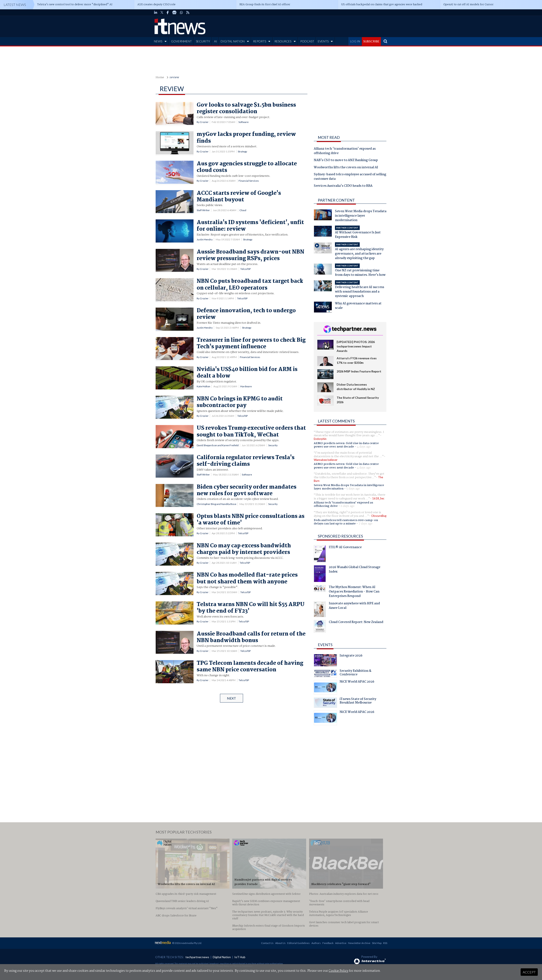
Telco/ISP (245, 268)
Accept (529, 972)
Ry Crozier (203, 122)
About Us (280, 943)
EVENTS (323, 41)
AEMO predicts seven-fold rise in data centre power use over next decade (346, 445)
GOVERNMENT (181, 41)
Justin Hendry (205, 239)
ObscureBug (378, 515)
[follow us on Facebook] (167, 12)
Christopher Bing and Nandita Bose (216, 504)
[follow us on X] (162, 12)
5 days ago (353, 488)
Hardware (246, 386)
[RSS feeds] (188, 12)
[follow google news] (174, 12)
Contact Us (267, 943)
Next (231, 698)
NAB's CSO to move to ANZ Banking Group (346, 160)
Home (160, 77)
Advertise (340, 943)
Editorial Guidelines (298, 943)
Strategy (242, 151)
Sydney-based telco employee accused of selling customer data (350, 176)
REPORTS (259, 41)
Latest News (15, 5)
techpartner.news (197, 957)
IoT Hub (239, 957)
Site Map (377, 943)
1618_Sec (378, 498)
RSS (385, 943)
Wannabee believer (325, 459)
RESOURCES (282, 41)
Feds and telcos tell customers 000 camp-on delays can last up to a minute (346, 522)
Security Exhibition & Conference (355, 673)
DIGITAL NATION (233, 41)
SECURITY (203, 41)
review (174, 77)
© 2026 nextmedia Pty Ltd (186, 943)
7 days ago (365, 523)
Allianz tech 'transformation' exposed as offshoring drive (345, 151)
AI (215, 41)
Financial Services (249, 180)
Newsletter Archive (359, 943)
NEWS (158, 41)
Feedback (327, 943)
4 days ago (364, 446)
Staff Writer (203, 210)
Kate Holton (203, 386)
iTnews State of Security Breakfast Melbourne (358, 701)
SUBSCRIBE (371, 41)
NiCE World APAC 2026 (357, 682)
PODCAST (307, 41)
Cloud (242, 210)
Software (243, 122)
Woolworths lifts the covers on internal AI (346, 167)
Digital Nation (222, 957)
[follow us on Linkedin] (155, 12)
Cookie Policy (338, 970)
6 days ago (347, 506)
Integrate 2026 (351, 656)
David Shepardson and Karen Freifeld (218, 445)
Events (325, 644)
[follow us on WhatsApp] (181, 12)
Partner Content (336, 200)
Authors (316, 943)
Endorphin (320, 439)
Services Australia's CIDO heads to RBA (343, 186)
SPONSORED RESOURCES (340, 536)
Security (273, 445)
